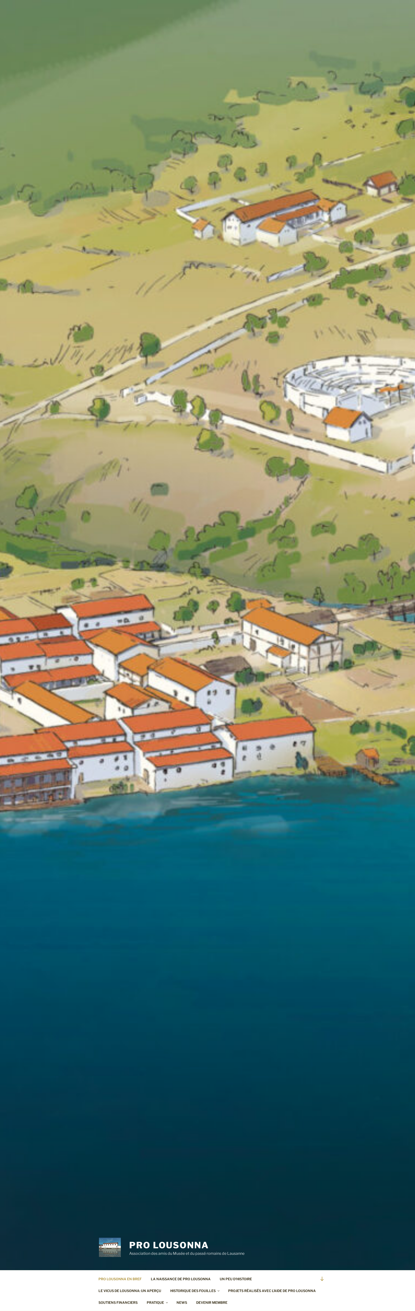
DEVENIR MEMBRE (211, 1302)
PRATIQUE (155, 1302)
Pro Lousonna (169, 1245)
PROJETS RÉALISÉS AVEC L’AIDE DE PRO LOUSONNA (272, 1291)
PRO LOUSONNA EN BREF (120, 1279)
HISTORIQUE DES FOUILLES (193, 1291)
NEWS (182, 1302)
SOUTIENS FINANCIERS (118, 1302)
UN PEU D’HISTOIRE (236, 1279)
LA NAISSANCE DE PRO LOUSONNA (181, 1279)
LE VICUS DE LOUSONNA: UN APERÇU (129, 1291)
